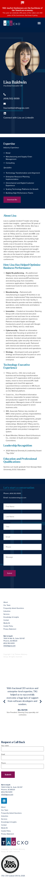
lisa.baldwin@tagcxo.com (16, 108)
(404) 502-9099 (11, 98)
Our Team (6, 605)
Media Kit (6, 623)
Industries (6, 611)
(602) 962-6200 (9, 643)
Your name (5, 746)
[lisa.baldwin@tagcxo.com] (4, 104)
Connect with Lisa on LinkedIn (18, 117)
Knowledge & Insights (11, 617)
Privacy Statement (9, 629)
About (5, 602)
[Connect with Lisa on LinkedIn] (4, 113)
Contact (6, 620)
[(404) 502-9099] (4, 94)
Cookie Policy (8, 626)
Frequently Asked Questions (13, 608)
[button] (39, 23)
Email (3, 754)
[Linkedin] (4, 801)
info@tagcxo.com (9, 646)
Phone (3, 763)
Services (6, 614)
